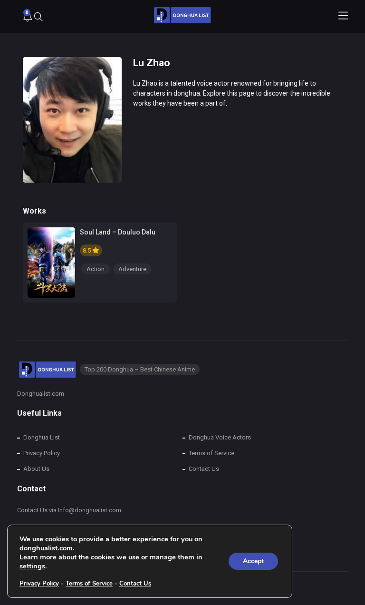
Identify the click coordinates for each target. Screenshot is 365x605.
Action (95, 269)
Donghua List (41, 437)
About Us (36, 468)
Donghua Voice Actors (220, 437)
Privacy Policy (41, 453)
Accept (253, 561)
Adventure (132, 269)
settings (32, 566)
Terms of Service (211, 453)
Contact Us (204, 468)
